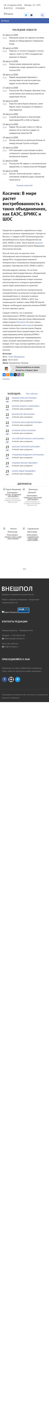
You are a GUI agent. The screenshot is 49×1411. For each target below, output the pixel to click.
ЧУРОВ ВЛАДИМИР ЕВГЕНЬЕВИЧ (13, 495)
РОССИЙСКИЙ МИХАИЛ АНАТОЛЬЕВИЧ (28, 439)
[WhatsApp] (22, 374)
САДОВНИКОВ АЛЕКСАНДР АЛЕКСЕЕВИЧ (33, 539)
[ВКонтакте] (4, 374)
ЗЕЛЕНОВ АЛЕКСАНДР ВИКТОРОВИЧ (27, 422)
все (24, 569)
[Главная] (8, 14)
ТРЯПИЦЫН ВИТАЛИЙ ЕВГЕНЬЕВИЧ (33, 499)
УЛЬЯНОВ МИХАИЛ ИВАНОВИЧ (25, 463)
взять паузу (27, 325)
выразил (39, 243)
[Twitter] (26, 15)
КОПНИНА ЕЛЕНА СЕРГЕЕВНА (24, 431)
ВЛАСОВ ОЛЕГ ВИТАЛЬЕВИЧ (23, 414)
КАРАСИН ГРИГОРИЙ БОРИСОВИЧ (26, 447)
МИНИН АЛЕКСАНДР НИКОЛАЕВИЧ (13, 538)
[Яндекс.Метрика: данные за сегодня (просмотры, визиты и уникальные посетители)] (9, 612)
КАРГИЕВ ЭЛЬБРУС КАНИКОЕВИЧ (25, 406)
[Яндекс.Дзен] (31, 15)
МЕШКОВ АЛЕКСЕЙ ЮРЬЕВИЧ (24, 398)
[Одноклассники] (7, 374)
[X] (15, 374)
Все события (32, 394)
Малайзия (20, 322)
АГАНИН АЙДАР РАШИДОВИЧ (24, 471)
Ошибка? (6, 379)
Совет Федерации (16, 357)
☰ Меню (5, 21)
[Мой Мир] (11, 374)
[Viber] (18, 374)
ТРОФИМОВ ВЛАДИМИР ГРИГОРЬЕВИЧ (28, 455)
